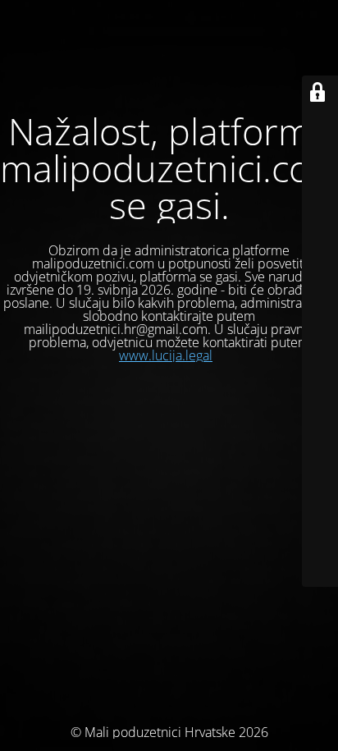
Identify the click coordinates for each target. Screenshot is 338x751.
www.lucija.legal (165, 355)
